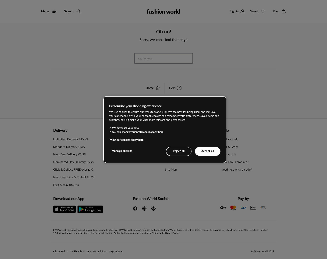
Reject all (179, 151)
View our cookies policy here (126, 140)
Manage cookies (122, 151)
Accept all (207, 151)
